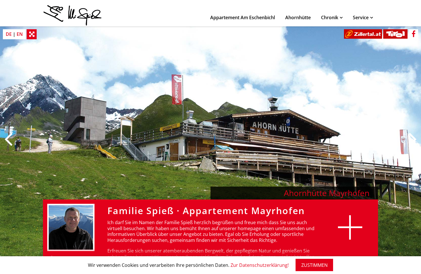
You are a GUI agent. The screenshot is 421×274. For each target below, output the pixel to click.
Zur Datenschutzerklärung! (260, 265)
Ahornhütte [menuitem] (298, 17)
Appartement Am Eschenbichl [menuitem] (242, 17)
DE (9, 34)
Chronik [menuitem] (329, 17)
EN (20, 34)
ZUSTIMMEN (314, 265)
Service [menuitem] (361, 17)
